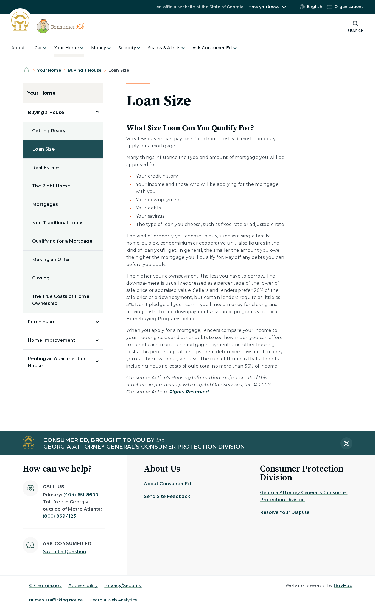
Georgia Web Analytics (113, 600)
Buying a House (85, 70)
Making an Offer (51, 259)
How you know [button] (263, 7)
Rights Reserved (189, 391)
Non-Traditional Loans (58, 222)
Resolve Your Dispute (284, 512)
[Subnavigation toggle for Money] (112, 48)
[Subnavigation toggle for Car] (48, 48)
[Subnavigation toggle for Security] (142, 48)
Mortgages (45, 204)
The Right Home (51, 186)
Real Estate (45, 167)
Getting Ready (48, 130)
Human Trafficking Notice (56, 600)
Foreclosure (42, 321)
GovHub (343, 585)
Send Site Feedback (167, 496)
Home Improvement (51, 340)
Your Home (49, 70)
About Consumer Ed (167, 483)
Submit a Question (64, 551)
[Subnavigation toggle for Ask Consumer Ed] (238, 48)
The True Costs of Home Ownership (60, 300)
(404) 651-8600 (80, 494)
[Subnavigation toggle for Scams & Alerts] (186, 48)
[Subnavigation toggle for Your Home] (85, 48)
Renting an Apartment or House (56, 362)
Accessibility (83, 585)
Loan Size (43, 149)
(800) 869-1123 (59, 516)
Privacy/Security (123, 585)
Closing (40, 278)
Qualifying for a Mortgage (62, 241)
